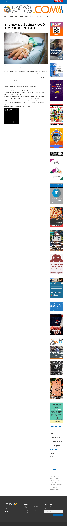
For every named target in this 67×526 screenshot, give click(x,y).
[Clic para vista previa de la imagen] (26, 48)
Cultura (26, 511)
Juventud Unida (53, 482)
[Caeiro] (56, 348)
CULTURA (27, 16)
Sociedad (5, 32)
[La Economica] (56, 114)
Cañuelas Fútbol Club (55, 476)
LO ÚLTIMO (36, 509)
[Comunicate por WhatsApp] (56, 138)
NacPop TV (36, 506)
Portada (26, 506)
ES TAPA (35, 507)
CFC (51, 478)
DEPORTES (21, 16)
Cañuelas (52, 475)
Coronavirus (56, 478)
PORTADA (5, 16)
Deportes (52, 480)
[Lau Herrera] (56, 388)
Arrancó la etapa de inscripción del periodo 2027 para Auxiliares (56, 446)
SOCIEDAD (11, 16)
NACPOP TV (38, 16)
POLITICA (16, 16)
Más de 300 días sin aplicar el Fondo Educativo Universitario (56, 435)
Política (57, 489)
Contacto (36, 510)
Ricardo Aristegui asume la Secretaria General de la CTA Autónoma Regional (56, 438)
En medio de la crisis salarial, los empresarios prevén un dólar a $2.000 (56, 442)
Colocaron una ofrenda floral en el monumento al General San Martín (56, 432)
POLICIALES (32, 16)
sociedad (56, 491)
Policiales (52, 489)
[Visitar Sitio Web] (56, 154)
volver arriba (6, 126)
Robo (51, 491)
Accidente (52, 473)
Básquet (58, 473)
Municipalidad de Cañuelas (56, 484)
